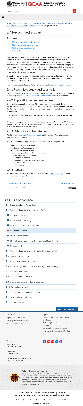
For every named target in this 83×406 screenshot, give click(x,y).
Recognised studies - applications (38, 96)
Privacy (37, 393)
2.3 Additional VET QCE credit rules (19, 184)
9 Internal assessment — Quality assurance (26, 282)
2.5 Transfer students (68, 184)
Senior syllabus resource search (55, 328)
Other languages (42, 395)
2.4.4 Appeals (15, 51)
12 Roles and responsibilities (20, 297)
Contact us (61, 395)
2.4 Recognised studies (19, 230)
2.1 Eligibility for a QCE (19, 215)
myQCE (45, 334)
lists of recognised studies (32, 135)
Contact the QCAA (56, 173)
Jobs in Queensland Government (24, 395)
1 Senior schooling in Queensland (22, 205)
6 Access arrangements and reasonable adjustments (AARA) (33, 266)
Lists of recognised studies (61, 85)
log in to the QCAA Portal (16, 318)
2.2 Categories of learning (20, 220)
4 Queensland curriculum (18, 256)
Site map (53, 395)
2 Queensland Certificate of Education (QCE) (22, 26)
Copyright (21, 393)
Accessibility (61, 393)
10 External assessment (18, 287)
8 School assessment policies (20, 277)
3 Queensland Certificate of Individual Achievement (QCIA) (32, 251)
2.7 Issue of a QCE (17, 246)
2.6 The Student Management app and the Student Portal (34, 241)
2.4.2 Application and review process (24, 45)
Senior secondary (22, 23)
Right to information (48, 393)
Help (67, 395)
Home (11, 23)
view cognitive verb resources (18, 320)
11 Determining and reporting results (24, 292)
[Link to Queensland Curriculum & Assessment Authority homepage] (46, 4)
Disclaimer (29, 393)
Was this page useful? (68, 309)
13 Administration (16, 302)
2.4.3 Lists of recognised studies (23, 48)
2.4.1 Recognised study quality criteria (25, 42)
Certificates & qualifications (41, 23)
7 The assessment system (19, 271)
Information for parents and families (56, 331)
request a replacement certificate (19, 323)
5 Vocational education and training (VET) (25, 261)
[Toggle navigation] (3, 17)
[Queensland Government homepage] (16, 4)
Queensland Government (41, 403)
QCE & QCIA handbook (62, 23)
